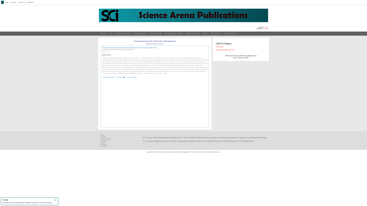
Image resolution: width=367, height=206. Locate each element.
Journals (13, 2)
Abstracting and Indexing (174, 33)
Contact (205, 33)
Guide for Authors (155, 33)
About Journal (216, 33)
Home (6, 2)
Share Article (131, 77)
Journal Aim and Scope (123, 33)
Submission (30, 2)
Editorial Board (140, 33)
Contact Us (103, 144)
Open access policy (231, 33)
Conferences (104, 140)
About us (103, 142)
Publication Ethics (192, 33)
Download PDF (108, 77)
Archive (103, 33)
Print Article (120, 77)
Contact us (21, 2)
